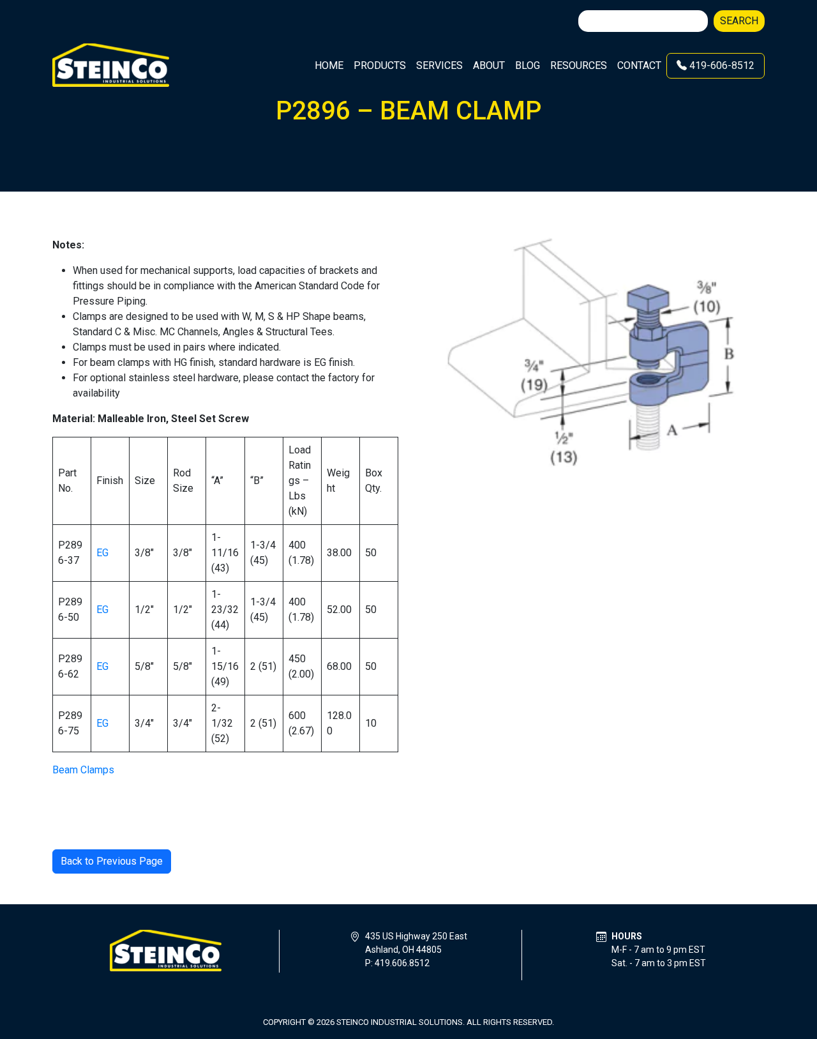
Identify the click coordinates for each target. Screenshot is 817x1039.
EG (102, 553)
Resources (578, 65)
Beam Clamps (83, 770)
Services (439, 65)
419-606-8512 (720, 65)
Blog (527, 65)
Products (380, 65)
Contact (639, 65)
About (489, 65)
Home (329, 65)
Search (739, 21)
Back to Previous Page (112, 861)
